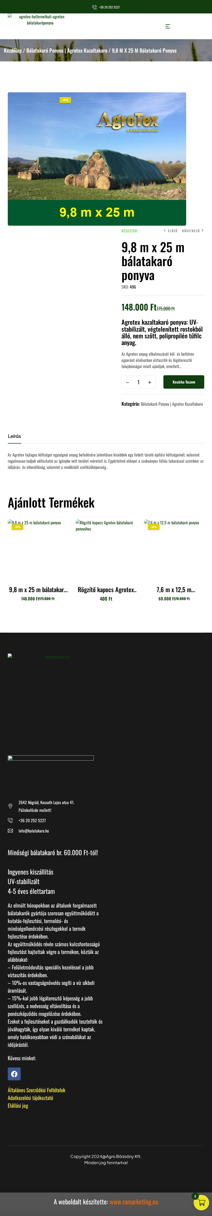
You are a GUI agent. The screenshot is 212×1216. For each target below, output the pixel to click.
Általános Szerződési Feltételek (36, 1090)
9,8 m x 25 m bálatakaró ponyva (38, 593)
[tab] (18, 438)
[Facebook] (14, 1073)
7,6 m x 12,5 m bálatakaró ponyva (174, 593)
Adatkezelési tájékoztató (30, 1097)
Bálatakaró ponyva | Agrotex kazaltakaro (66, 50)
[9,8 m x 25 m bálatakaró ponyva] (38, 549)
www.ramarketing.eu (134, 1201)
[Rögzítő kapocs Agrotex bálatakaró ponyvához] (106, 549)
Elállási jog (18, 1105)
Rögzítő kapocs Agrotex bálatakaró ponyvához (106, 593)
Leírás (14, 436)
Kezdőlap (13, 50)
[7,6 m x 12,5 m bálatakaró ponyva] (174, 549)
